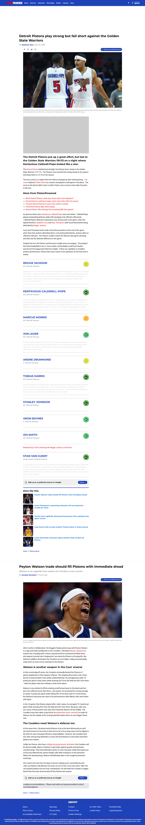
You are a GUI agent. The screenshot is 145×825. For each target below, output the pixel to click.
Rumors (33, 3)
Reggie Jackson (39, 225)
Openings (53, 807)
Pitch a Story (28, 810)
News (26, 3)
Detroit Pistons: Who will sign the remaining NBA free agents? (50, 209)
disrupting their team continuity (66, 712)
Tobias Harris (40, 182)
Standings (50, 3)
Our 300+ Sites (95, 807)
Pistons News (34, 551)
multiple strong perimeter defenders (60, 744)
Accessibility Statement (32, 814)
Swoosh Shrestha (29, 575)
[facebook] (128, 3)
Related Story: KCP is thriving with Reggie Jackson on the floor (47, 447)
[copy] (35, 49)
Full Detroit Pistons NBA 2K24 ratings (40, 207)
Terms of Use (73, 810)
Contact (71, 807)
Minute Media (12, 819)
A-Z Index (53, 814)
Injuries (65, 3)
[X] (132, 3)
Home (25, 551)
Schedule (41, 3)
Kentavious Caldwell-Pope (52, 214)
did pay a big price (77, 651)
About (25, 807)
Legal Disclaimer (115, 810)
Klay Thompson (58, 223)
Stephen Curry (42, 223)
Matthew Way (27, 45)
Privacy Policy (54, 810)
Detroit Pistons (32, 169)
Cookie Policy (95, 810)
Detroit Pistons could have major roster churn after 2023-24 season (52, 201)
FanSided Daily (115, 807)
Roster (58, 3)
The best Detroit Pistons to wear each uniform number (47, 204)
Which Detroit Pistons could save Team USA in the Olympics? (50, 198)
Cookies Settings (75, 814)
